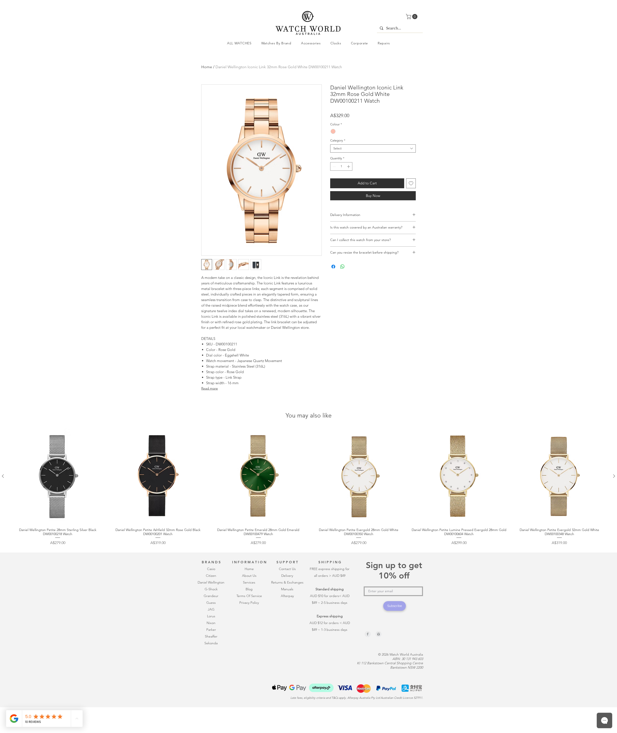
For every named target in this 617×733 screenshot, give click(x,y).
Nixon (211, 655)
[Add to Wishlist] (411, 183)
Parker (211, 661)
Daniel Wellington (211, 614)
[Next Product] (614, 508)
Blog (249, 621)
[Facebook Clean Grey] (368, 666)
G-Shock (211, 621)
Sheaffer (211, 668)
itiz (210, 607)
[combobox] (373, 148)
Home (206, 67)
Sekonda (211, 675)
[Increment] (349, 166)
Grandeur (211, 628)
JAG (211, 641)
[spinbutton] (341, 166)
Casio (211, 601)
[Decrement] (334, 166)
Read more (209, 388)
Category (337, 140)
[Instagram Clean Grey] (379, 666)
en (214, 607)
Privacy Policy (249, 634)
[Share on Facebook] (333, 266)
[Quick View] (57, 508)
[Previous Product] (3, 508)
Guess (211, 634)
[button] (412, 16)
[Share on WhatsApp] (342, 266)
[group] (308, 519)
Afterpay (287, 628)
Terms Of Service (249, 628)
